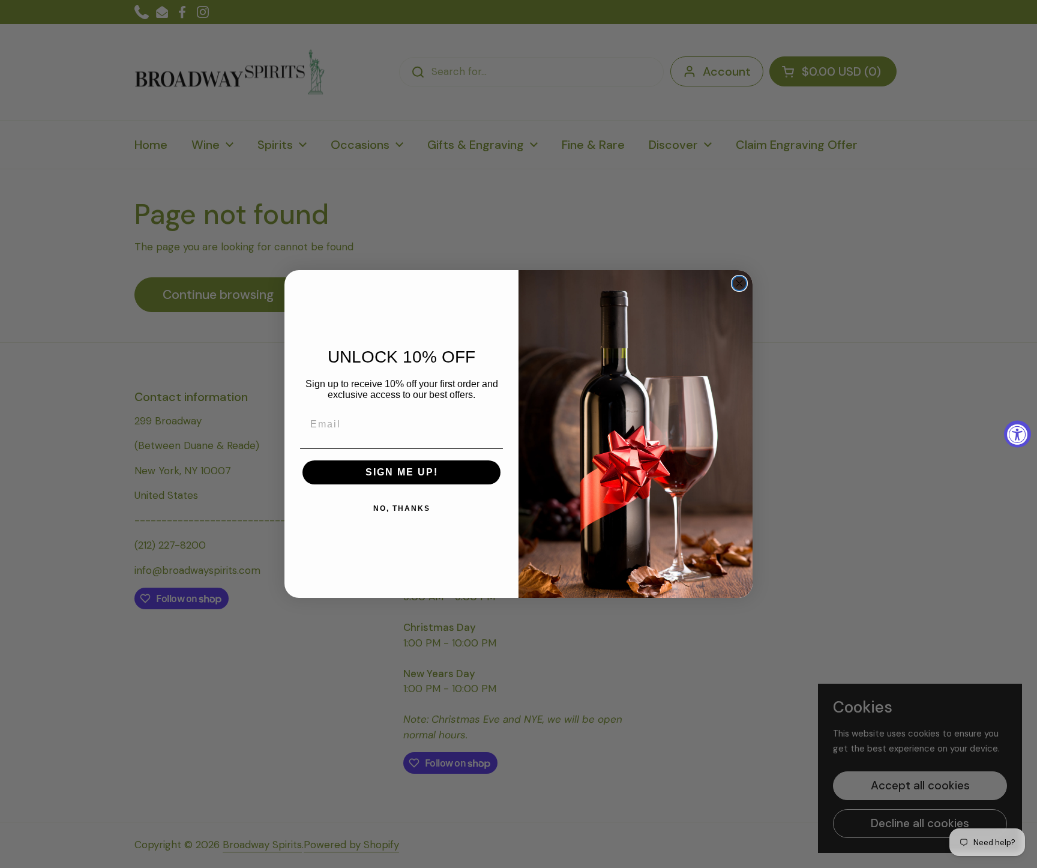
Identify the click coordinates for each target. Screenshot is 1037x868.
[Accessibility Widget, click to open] (1017, 434)
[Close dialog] (739, 283)
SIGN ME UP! (401, 472)
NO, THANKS (401, 508)
